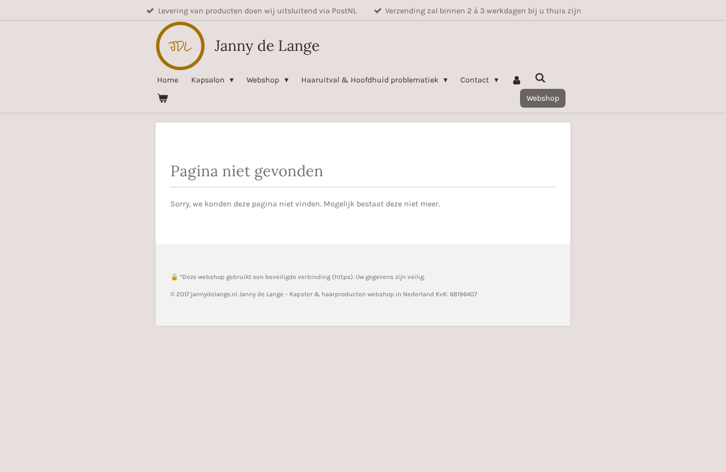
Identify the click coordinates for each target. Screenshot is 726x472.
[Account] (516, 80)
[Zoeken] (540, 78)
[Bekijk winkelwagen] (162, 98)
